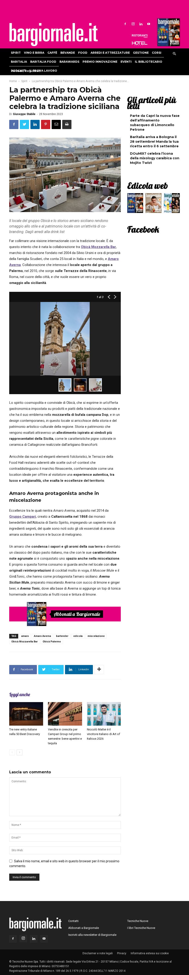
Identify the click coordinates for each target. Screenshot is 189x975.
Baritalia (19, 61)
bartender (62, 636)
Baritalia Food (43, 61)
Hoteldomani (140, 43)
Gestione (141, 52)
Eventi (126, 61)
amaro (25, 636)
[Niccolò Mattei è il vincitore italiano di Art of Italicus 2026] (104, 713)
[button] (174, 54)
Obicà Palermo (52, 641)
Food (82, 52)
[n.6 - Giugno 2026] (153, 204)
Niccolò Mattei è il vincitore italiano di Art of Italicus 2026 (103, 734)
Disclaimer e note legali (98, 953)
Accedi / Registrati (26, 71)
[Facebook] (125, 23)
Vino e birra (34, 52)
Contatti (73, 921)
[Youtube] (148, 23)
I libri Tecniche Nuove (141, 928)
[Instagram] (133, 23)
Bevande (67, 52)
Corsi (156, 52)
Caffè (52, 52)
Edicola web (147, 186)
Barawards (69, 61)
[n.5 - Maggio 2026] (172, 204)
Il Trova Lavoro (43, 70)
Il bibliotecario (148, 61)
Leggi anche (19, 694)
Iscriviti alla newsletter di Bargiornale (92, 935)
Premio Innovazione (100, 61)
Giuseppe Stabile (24, 114)
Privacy (121, 953)
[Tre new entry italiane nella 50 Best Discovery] (26, 713)
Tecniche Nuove (137, 921)
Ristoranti (140, 36)
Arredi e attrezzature (110, 52)
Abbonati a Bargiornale (77, 614)
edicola (78, 636)
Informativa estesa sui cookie (150, 953)
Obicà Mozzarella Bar (24, 641)
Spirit (16, 52)
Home (13, 81)
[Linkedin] (140, 23)
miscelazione (96, 636)
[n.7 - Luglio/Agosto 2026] (168, 33)
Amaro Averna (42, 636)
